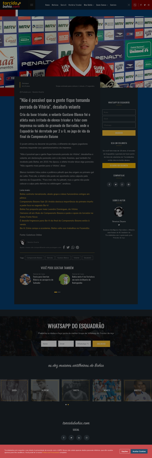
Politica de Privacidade (50, 452)
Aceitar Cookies (139, 451)
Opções (125, 451)
